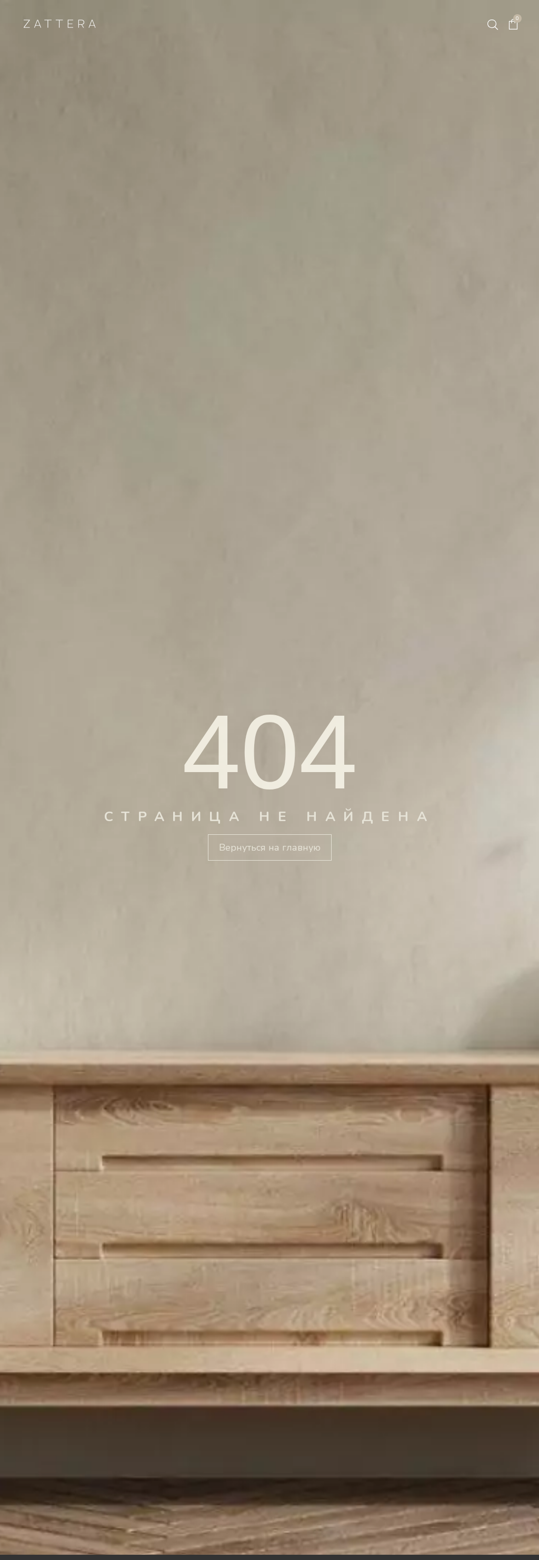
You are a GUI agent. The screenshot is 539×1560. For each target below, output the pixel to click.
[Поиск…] (492, 25)
